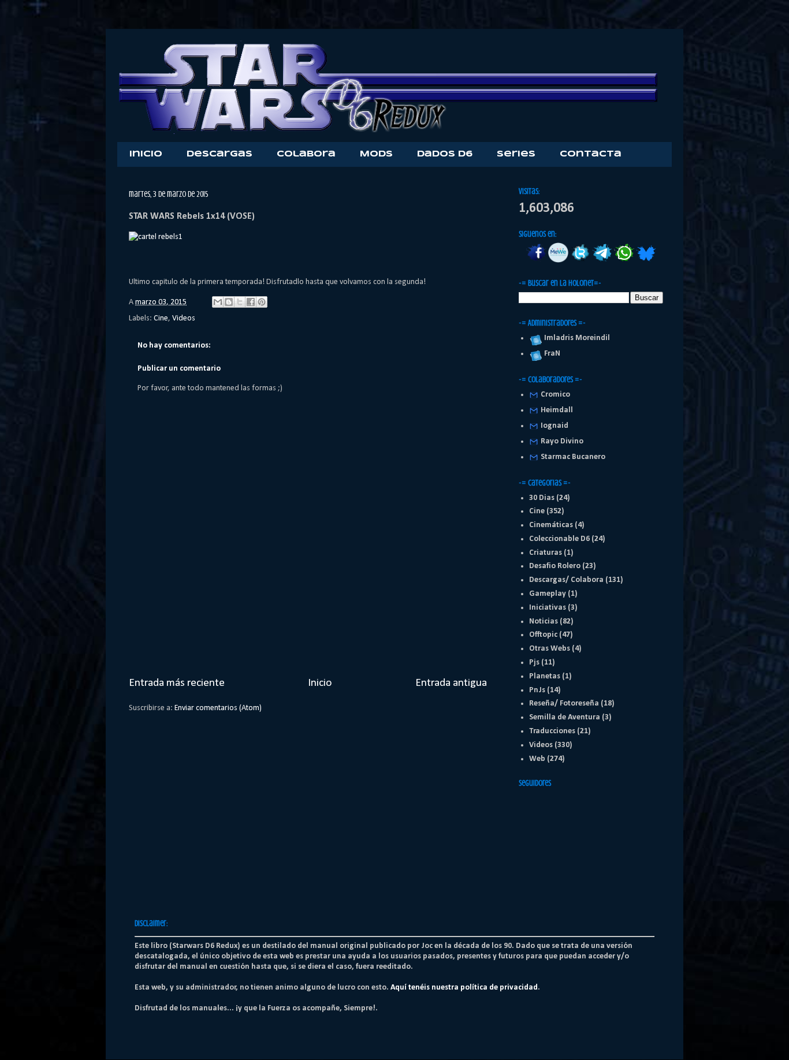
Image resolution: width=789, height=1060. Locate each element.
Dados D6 (444, 154)
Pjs (534, 662)
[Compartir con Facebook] (250, 302)
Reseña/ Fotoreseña (564, 703)
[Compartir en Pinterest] (261, 302)
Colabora (306, 154)
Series (516, 154)
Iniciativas (547, 607)
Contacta (590, 154)
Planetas (544, 676)
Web (537, 759)
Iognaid (554, 425)
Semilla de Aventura (564, 717)
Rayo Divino (562, 441)
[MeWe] (558, 260)
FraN (550, 353)
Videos (183, 318)
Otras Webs (549, 648)
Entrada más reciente (177, 683)
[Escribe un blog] (229, 302)
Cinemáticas (551, 525)
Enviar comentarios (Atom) (218, 708)
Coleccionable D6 (559, 539)
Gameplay (547, 593)
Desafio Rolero (554, 566)
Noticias (543, 621)
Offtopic (543, 634)
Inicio (145, 154)
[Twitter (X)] (580, 260)
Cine (161, 318)
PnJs (537, 690)
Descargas (219, 154)
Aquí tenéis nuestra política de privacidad (464, 987)
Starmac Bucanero (573, 457)
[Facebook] (536, 260)
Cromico (555, 394)
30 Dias (541, 498)
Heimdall (557, 410)
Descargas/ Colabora (566, 580)
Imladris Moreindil (575, 338)
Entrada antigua (451, 683)
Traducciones (552, 731)
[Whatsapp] (624, 260)
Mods (376, 154)
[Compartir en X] (239, 302)
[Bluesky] (646, 260)
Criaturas (545, 552)
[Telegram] (602, 260)
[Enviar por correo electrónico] (218, 302)
